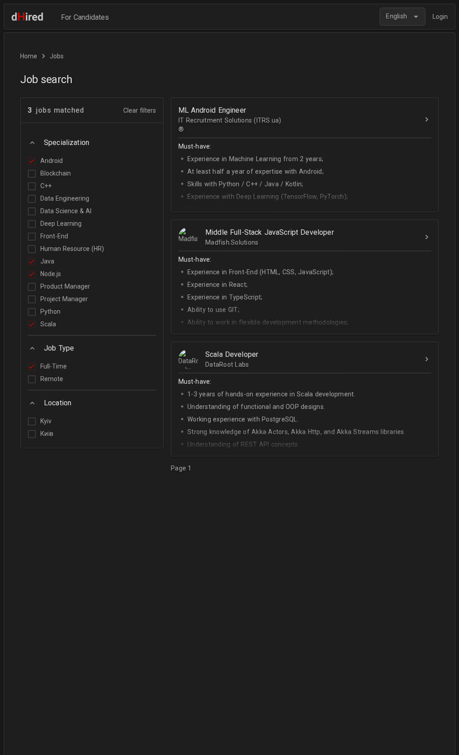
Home (28, 56)
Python (50, 311)
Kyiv (46, 421)
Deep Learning (61, 223)
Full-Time (53, 366)
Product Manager (65, 286)
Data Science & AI (65, 211)
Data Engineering (64, 198)
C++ (46, 185)
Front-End (54, 236)
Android (51, 160)
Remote (51, 378)
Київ (46, 433)
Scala (48, 324)
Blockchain (55, 173)
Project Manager (64, 299)
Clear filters (139, 110)
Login (440, 16)
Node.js (50, 273)
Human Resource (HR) (72, 248)
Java (47, 261)
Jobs (57, 56)
